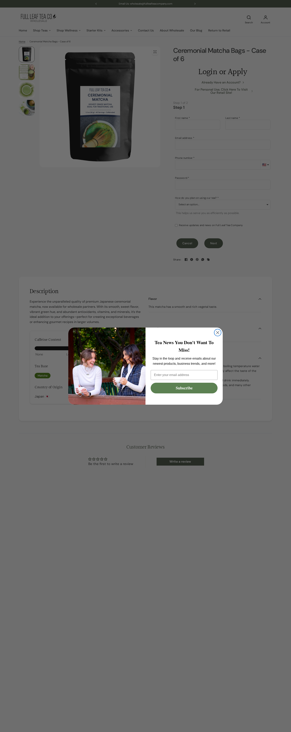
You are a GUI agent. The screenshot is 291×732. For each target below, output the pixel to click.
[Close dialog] (217, 332)
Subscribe (184, 388)
